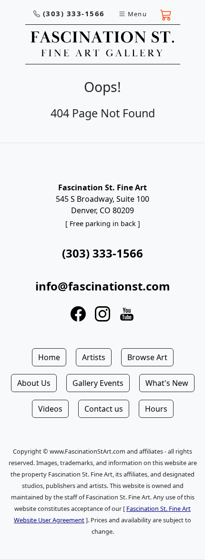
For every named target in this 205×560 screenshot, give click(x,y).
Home (49, 357)
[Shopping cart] (166, 14)
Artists (93, 357)
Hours (156, 409)
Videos (50, 409)
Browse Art (147, 357)
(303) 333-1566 (74, 13)
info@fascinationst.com (102, 286)
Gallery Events (97, 383)
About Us (34, 383)
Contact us (103, 409)
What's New (166, 383)
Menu (137, 14)
